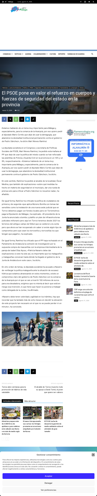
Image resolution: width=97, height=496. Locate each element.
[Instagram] (85, 2)
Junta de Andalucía (15, 88)
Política (25, 88)
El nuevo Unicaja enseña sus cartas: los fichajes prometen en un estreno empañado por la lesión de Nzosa (32, 426)
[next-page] (7, 439)
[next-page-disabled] (72, 210)
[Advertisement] (48, 32)
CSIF (76, 300)
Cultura (53, 54)
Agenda (28, 54)
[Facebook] (81, 2)
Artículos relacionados (12, 401)
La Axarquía (74, 88)
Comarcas (7, 54)
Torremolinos (64, 88)
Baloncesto (27, 418)
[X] (93, 2)
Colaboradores (39, 54)
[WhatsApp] (15, 119)
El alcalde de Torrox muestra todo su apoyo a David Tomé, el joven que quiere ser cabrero (48, 389)
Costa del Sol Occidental (50, 88)
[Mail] (89, 2)
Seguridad (38, 88)
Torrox (82, 88)
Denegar (48, 483)
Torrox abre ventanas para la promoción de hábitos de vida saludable (14, 389)
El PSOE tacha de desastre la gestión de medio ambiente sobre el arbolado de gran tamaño (53, 426)
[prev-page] (3, 439)
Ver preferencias (48, 490)
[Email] (21, 119)
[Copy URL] (33, 119)
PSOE (31, 88)
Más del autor (30, 401)
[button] (93, 455)
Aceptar (48, 476)
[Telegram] (27, 119)
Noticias (18, 54)
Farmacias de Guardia (75, 54)
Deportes (61, 54)
